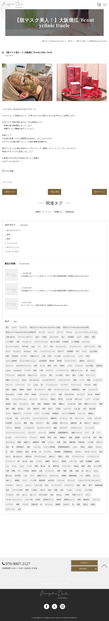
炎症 (31, 461)
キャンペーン (90, 375)
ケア (45, 346)
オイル (14, 466)
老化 (12, 452)
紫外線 (8, 404)
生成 (7, 490)
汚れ (17, 495)
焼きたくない (32, 375)
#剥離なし (58, 212)
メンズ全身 (45, 413)
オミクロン (17, 351)
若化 (67, 456)
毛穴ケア (61, 351)
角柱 (35, 370)
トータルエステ (29, 428)
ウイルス (25, 504)
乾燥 (7, 389)
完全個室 (71, 337)
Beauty (24, 380)
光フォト (56, 461)
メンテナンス (49, 471)
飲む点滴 (92, 408)
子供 (99, 346)
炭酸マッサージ (77, 432)
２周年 (67, 495)
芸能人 (29, 389)
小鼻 (41, 370)
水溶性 (38, 499)
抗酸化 (14, 389)
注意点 (85, 504)
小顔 (16, 418)
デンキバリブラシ (70, 361)
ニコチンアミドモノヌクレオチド (89, 480)
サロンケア (39, 423)
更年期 (42, 437)
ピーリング (33, 399)
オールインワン (61, 346)
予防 (33, 404)
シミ (39, 346)
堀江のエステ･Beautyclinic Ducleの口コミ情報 (45, 327)
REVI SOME (43, 495)
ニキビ (70, 365)
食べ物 (34, 452)
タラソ (88, 495)
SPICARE (25, 346)
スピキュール (54, 475)
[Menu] (105, 4)
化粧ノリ (9, 480)
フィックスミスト (51, 385)
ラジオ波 (57, 356)
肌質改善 (47, 404)
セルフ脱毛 (89, 365)
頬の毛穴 (18, 475)
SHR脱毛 (65, 342)
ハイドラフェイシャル (47, 351)
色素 (58, 442)
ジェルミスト (97, 380)
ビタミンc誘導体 (11, 361)
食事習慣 (42, 480)
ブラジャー (33, 437)
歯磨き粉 (74, 423)
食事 (83, 466)
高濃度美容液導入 (64, 447)
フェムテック (26, 342)
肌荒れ (62, 365)
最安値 (82, 361)
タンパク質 (97, 466)
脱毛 (8, 235)
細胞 (19, 442)
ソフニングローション (19, 399)
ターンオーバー (40, 389)
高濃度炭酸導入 (63, 432)
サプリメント (69, 485)
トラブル (78, 490)
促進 (64, 442)
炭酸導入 (54, 418)
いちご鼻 (9, 418)
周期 (36, 466)
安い (63, 337)
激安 (35, 365)
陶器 (88, 380)
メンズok (96, 399)
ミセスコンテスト (64, 380)
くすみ (89, 418)
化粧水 (90, 447)
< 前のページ (9, 192)
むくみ (42, 365)
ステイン (9, 428)
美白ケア (87, 423)
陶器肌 (58, 504)
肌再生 (64, 461)
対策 (58, 471)
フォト (32, 475)
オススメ (43, 375)
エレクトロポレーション (28, 361)
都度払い (91, 413)
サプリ (8, 413)
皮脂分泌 (34, 504)
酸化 (27, 452)
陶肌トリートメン (90, 404)
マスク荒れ (59, 375)
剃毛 (49, 437)
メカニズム (37, 447)
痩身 (8, 239)
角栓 (28, 447)
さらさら (99, 447)
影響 (43, 442)
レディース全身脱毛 (68, 413)
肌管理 (34, 471)
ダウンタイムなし (40, 456)
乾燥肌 (97, 394)
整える (43, 466)
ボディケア (63, 428)
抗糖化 (22, 389)
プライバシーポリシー (25, 337)
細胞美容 (36, 442)
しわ (7, 466)
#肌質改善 (69, 212)
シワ (28, 385)
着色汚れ (18, 428)
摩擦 (26, 490)
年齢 (71, 471)
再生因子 (36, 408)
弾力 (46, 485)
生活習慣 (9, 423)
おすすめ (87, 385)
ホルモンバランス (90, 452)
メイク (36, 413)
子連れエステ (34, 356)
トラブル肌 (88, 490)
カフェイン (71, 480)
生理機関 (89, 461)
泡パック (33, 495)
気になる (9, 475)
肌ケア (50, 408)
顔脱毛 (88, 475)
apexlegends (17, 370)
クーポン (24, 356)
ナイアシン (9, 504)
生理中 (97, 461)
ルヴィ (53, 394)
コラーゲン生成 (17, 490)
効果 (54, 404)
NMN (26, 394)
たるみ (35, 385)
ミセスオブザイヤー (48, 380)
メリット (96, 475)
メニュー (51, 332)
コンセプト (23, 327)
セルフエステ (54, 337)
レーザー (39, 461)
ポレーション (79, 418)
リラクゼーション (76, 428)
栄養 (13, 471)
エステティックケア (44, 428)
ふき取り (34, 490)
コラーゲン (47, 452)
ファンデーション (75, 346)
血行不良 (51, 480)
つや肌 (19, 394)
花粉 (84, 389)
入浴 (28, 408)
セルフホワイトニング (23, 365)
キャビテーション (69, 356)
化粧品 (93, 504)
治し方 (8, 456)
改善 (39, 404)
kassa (33, 346)
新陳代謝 (72, 442)
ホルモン (78, 452)
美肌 (7, 356)
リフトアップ (19, 385)
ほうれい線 (71, 404)
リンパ (24, 480)
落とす (43, 490)
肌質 (70, 437)
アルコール (60, 480)
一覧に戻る (54, 192)
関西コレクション (77, 370)
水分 (55, 365)
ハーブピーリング (62, 370)
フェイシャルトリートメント (15, 432)
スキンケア (49, 370)
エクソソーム (10, 509)
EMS (49, 356)
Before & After (69, 394)
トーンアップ (10, 461)
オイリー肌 (86, 437)
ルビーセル (85, 342)
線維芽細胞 (98, 485)
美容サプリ (17, 413)
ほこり (25, 495)
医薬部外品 (75, 389)
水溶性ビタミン (48, 499)
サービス (42, 332)
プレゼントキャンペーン (14, 499)
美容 (49, 389)
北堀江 (86, 337)
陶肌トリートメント (12, 380)
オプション (49, 504)
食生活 (76, 466)
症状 (51, 495)
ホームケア (81, 394)
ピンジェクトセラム (12, 346)
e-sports (8, 370)
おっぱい (9, 437)
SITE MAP (64, 583)
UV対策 (25, 471)
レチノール (73, 461)
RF (71, 418)
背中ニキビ (78, 399)
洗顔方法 (28, 456)
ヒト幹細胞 (75, 342)
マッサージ (63, 418)
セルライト (91, 361)
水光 (19, 509)
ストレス (18, 423)
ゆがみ (93, 370)
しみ (25, 475)
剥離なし (62, 404)
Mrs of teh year (34, 380)
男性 (7, 408)
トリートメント (76, 385)
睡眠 (13, 408)
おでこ (96, 471)
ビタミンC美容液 (49, 447)
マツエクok (9, 495)
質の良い (21, 408)
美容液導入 (20, 447)
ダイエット (9, 365)
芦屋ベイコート (77, 495)
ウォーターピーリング (40, 418)
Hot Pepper (27, 351)
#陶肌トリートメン (43, 212)
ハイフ (80, 356)
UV (19, 471)
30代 (84, 408)
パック (82, 380)
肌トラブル (64, 423)
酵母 (25, 423)
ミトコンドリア (56, 485)
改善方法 (56, 466)
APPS (87, 356)
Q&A (37, 337)
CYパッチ (9, 385)
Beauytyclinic (10, 394)
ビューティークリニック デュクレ (86, 332)
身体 (79, 499)
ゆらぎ (90, 394)
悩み (55, 437)
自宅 (49, 490)
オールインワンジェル (61, 389)
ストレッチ (42, 432)
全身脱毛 (99, 365)
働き (84, 485)
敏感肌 (77, 437)
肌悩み (53, 399)
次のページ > (99, 192)
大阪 (17, 342)
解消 (49, 365)
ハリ (98, 432)
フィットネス (89, 428)
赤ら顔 (24, 461)
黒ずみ (60, 399)
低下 (90, 485)
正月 (35, 351)
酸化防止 (87, 499)
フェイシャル (12, 243)
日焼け (83, 447)
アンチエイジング (78, 456)
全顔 (7, 447)
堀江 (7, 327)
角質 (7, 399)
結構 (78, 504)
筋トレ (88, 471)
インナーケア (66, 466)
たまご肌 (77, 408)
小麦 (7, 471)
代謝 (78, 485)
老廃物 (17, 480)
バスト (87, 432)
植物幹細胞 (72, 475)
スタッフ (60, 332)
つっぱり (69, 490)
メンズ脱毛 (9, 342)
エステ (14, 327)
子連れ (44, 337)
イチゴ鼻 (90, 442)
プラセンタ (79, 365)
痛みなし (52, 456)
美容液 (52, 361)
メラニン (51, 442)
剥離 (100, 404)
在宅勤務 (70, 351)
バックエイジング (93, 456)
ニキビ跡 (69, 399)
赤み (94, 437)
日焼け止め (21, 375)
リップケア (64, 385)
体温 (43, 408)
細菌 (17, 504)
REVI (67, 375)
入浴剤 (58, 408)
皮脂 (31, 423)
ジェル (29, 466)
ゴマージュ (44, 399)
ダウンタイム (10, 442)
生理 (81, 461)
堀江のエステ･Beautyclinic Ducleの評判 (76, 327)
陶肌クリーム (42, 475)
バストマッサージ (21, 437)
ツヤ (81, 475)
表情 (77, 471)
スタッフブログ (7, 182)
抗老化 (34, 394)
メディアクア (25, 418)
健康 (55, 428)
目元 (14, 404)
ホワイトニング (13, 247)
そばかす (66, 504)
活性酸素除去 (68, 452)
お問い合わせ (10, 337)
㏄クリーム (67, 408)
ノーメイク (27, 413)
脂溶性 (59, 499)
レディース (81, 413)
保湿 (95, 385)
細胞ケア (27, 442)
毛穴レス (99, 442)
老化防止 (19, 452)
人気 (43, 356)
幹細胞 (64, 475)
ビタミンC (96, 499)
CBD (51, 346)
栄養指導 (52, 432)
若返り (60, 456)
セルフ (79, 337)
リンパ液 (33, 480)
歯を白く (96, 423)
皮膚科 (47, 461)
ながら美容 (93, 351)
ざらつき (98, 418)
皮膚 (55, 490)
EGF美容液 (42, 361)
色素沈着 (81, 442)
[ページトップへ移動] (104, 565)
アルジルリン (24, 404)
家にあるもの (17, 456)
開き (48, 423)
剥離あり (63, 437)
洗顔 (60, 394)
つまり (75, 447)
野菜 (89, 466)
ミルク (22, 466)
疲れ (74, 375)
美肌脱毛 (55, 413)
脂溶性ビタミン (69, 499)
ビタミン (28, 485)
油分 (61, 490)
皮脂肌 (55, 423)
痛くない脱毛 (55, 342)
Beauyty (59, 495)
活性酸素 (57, 452)
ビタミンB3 (38, 485)
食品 (100, 452)
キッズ (8, 351)
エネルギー (9, 485)
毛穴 (77, 351)
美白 (50, 375)
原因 (79, 404)
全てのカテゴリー (14, 230)
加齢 (64, 471)
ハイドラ (27, 370)
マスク (84, 351)
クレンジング (93, 389)
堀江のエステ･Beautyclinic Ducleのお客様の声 (21, 332)
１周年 (81, 375)
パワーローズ (43, 394)
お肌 (40, 471)
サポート (19, 485)
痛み (100, 437)
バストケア (31, 432)
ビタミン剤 (28, 499)
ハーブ (87, 399)
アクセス (69, 332)
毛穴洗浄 (15, 356)
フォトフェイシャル (41, 342)
